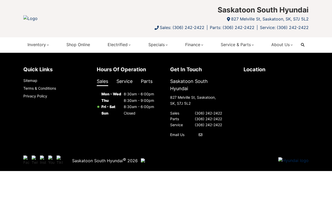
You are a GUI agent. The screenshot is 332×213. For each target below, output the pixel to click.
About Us (280, 44)
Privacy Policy (35, 96)
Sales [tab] (102, 81)
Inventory (36, 44)
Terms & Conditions (39, 88)
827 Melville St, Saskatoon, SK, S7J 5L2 (270, 19)
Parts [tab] (147, 81)
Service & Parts (236, 44)
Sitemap (30, 80)
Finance (192, 44)
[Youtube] (51, 161)
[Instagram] (43, 161)
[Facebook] (26, 161)
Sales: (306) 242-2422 (182, 27)
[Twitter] (35, 161)
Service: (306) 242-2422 (284, 27)
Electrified (118, 44)
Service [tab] (124, 81)
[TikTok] (60, 161)
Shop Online (78, 44)
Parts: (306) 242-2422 (232, 27)
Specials (156, 44)
